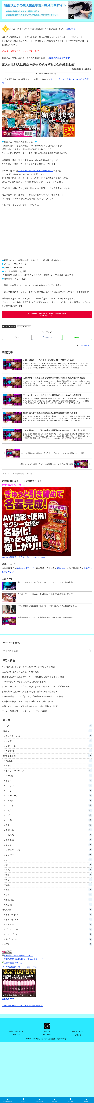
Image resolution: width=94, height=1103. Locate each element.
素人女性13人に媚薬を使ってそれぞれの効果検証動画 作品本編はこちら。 (47, 314)
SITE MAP (47, 1035)
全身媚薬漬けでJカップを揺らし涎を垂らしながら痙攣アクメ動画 (32, 696)
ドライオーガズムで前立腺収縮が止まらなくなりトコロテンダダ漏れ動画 (36, 686)
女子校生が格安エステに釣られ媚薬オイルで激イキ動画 (27, 701)
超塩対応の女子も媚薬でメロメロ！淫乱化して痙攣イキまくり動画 (33, 677)
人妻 (5, 327)
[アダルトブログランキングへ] (7, 952)
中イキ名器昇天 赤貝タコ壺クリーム (19, 967)
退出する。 (72, 29)
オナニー (27, 327)
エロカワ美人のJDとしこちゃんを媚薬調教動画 (24, 681)
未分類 (13, 327)
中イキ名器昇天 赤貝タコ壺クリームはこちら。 (24, 557)
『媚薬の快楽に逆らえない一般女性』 (35, 170)
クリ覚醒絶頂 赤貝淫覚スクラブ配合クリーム (23, 959)
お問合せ (78, 1035)
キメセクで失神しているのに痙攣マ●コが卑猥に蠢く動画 (28, 667)
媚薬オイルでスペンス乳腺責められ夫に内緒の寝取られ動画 (30, 706)
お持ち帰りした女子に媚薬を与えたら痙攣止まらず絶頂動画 (30, 691)
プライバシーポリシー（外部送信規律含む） (22, 1005)
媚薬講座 (61, 568)
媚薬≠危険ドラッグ (25, 568)
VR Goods (16, 1035)
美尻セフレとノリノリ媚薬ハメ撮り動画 (20, 672)
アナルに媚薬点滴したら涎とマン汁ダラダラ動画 (24, 711)
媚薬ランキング (77, 1031)
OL (20, 327)
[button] (90, 650)
